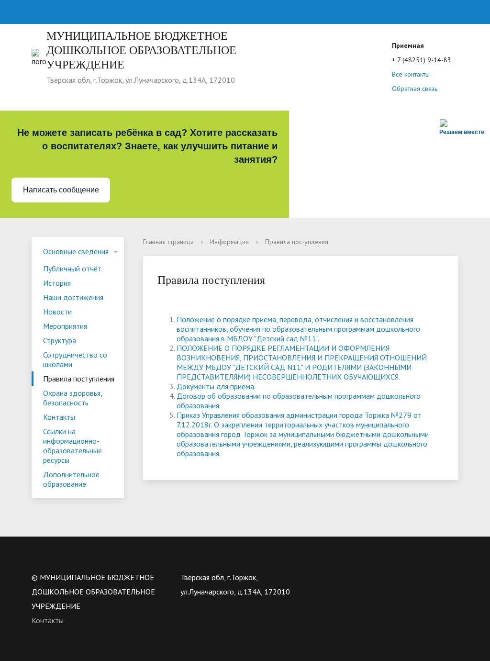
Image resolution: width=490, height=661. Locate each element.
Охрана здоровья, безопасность (72, 397)
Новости (57, 311)
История (57, 283)
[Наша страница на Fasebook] (373, 577)
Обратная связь (414, 88)
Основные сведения (76, 251)
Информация (229, 241)
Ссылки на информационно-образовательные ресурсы (72, 445)
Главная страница (168, 241)
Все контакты (411, 74)
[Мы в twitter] (354, 577)
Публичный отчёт (72, 268)
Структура (59, 340)
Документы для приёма (215, 386)
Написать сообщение (61, 190)
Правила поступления (78, 378)
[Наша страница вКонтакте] (336, 577)
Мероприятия (65, 326)
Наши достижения (73, 297)
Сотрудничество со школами (75, 359)
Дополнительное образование (71, 479)
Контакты (59, 417)
